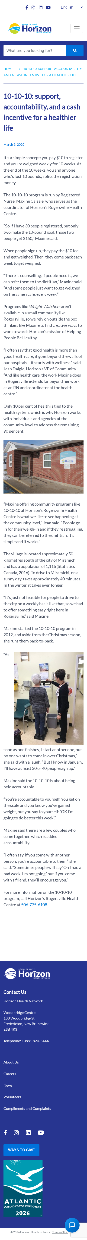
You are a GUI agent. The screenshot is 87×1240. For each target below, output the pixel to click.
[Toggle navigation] (76, 28)
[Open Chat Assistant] (72, 1225)
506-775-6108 (34, 904)
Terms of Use (60, 1232)
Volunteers (12, 1097)
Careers (9, 1073)
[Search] (75, 50)
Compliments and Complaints (27, 1108)
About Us (11, 1062)
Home (8, 69)
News (8, 1085)
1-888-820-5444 (35, 1041)
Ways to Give (21, 1150)
